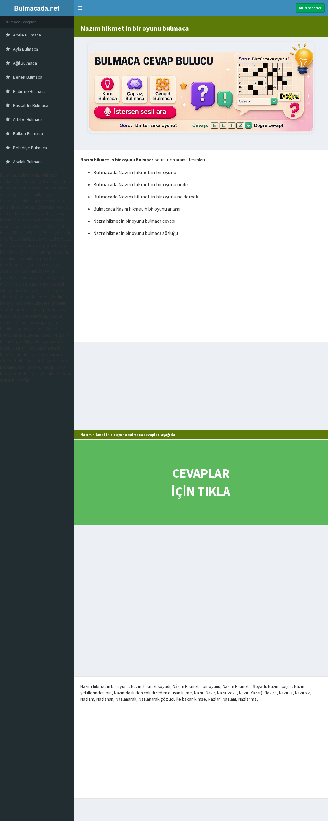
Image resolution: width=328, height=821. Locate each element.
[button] (80, 8)
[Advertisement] (200, 290)
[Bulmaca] (201, 87)
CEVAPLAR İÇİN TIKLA (200, 482)
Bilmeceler (312, 7)
